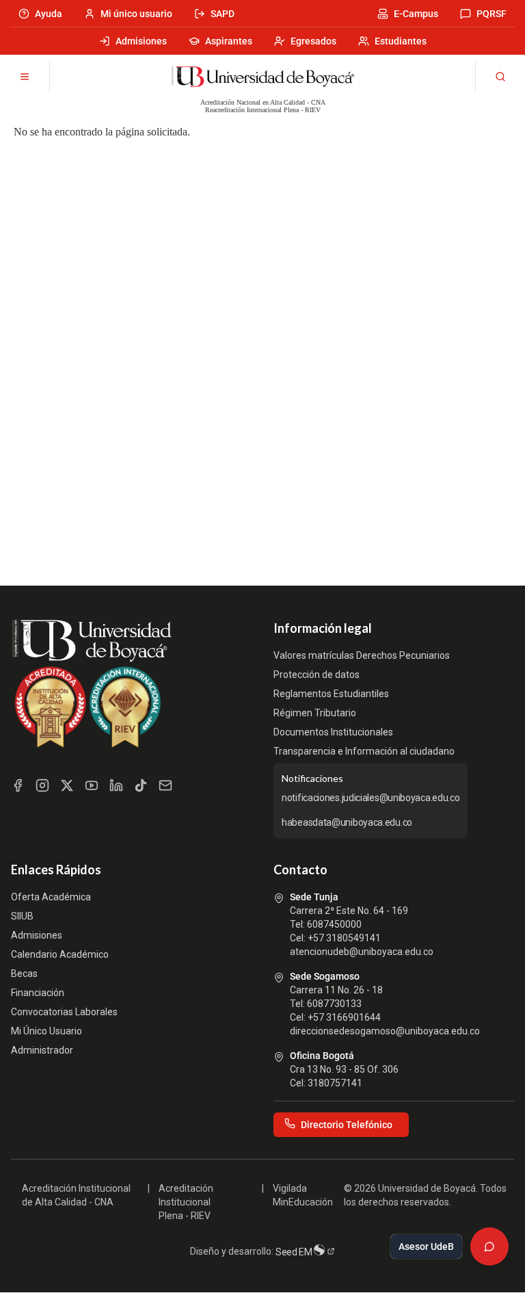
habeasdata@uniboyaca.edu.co (347, 822)
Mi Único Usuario (46, 1031)
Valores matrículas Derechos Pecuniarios (361, 655)
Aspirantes (228, 41)
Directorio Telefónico (346, 1124)
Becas (24, 973)
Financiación (37, 992)
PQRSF (491, 13)
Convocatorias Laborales (64, 1011)
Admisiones (141, 41)
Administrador (42, 1050)
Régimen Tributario (314, 712)
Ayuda (48, 13)
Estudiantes (401, 41)
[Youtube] (91, 785)
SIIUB (22, 916)
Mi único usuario (136, 13)
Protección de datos (316, 674)
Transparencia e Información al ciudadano (364, 751)
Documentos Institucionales (333, 732)
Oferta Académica (51, 896)
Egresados (313, 41)
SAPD (222, 13)
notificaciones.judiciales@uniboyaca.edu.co (370, 797)
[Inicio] (262, 77)
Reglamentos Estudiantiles (331, 693)
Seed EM (294, 1251)
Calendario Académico (60, 954)
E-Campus (416, 13)
